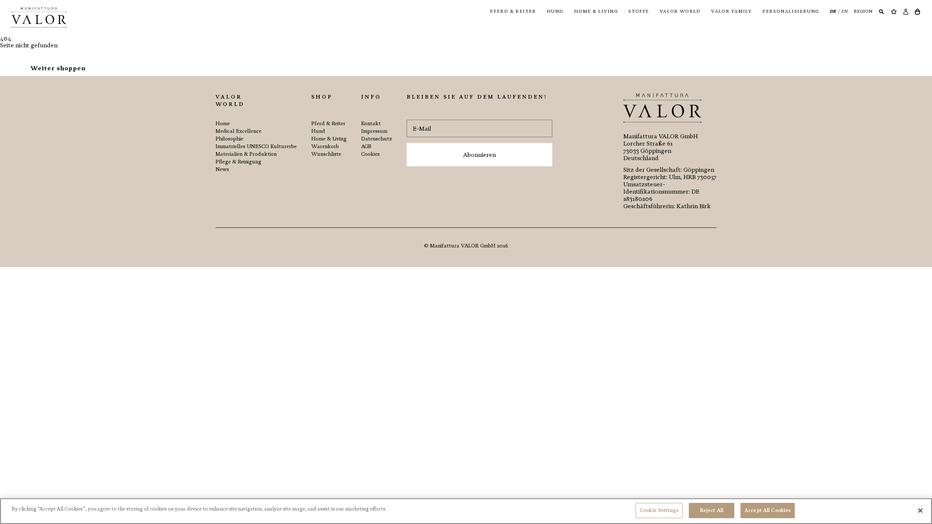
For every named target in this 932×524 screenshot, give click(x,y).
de (833, 11)
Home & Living (596, 11)
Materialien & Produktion (246, 154)
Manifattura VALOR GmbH (462, 246)
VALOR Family (731, 11)
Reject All (711, 510)
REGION (863, 11)
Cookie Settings (659, 510)
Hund (555, 11)
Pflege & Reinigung (238, 162)
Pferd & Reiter (513, 11)
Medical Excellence (238, 131)
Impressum (374, 131)
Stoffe (638, 11)
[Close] (920, 511)
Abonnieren (479, 154)
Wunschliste (326, 154)
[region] (466, 511)
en (844, 11)
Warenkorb (325, 146)
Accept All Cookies (768, 510)
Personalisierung (790, 11)
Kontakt (371, 123)
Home (223, 123)
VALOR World (680, 11)
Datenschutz (376, 139)
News (222, 169)
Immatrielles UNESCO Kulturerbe (256, 146)
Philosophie (229, 139)
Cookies (370, 154)
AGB (366, 146)
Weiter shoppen (58, 68)
